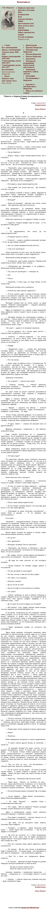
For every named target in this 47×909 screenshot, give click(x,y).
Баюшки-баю (23, 14)
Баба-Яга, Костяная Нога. (26, 11)
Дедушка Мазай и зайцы (25, 20)
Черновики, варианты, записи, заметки (30, 72)
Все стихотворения (9, 47)
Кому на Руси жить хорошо (26, 27)
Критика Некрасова (34, 47)
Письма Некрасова (33, 54)
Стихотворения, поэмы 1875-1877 (11, 66)
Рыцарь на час (23, 39)
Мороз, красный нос (26, 32)
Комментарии (40, 105)
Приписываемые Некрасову (8, 73)
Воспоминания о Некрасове (31, 79)
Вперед (43, 109)
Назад (37, 109)
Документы (30, 59)
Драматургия (31, 45)
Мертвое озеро (8, 78)
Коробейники (23, 30)
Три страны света (9, 81)
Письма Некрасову (33, 56)
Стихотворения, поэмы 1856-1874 (11, 62)
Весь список (6, 83)
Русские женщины (25, 37)
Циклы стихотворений (11, 50)
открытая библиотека (30, 907)
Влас (20, 17)
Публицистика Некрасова (30, 51)
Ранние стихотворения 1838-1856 (11, 57)
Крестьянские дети (26, 23)
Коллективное (8, 69)
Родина (21, 35)
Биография (30, 76)
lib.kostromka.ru (23, 2)
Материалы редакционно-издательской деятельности (29, 64)
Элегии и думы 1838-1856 (10, 53)
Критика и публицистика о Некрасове (29, 86)
